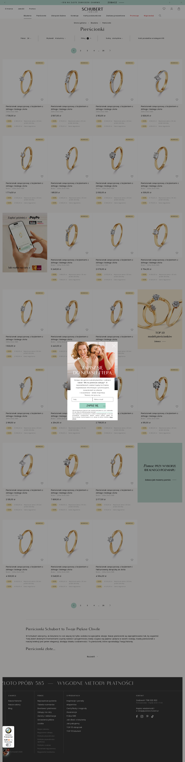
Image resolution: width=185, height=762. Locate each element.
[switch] (8, 744)
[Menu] (12, 727)
